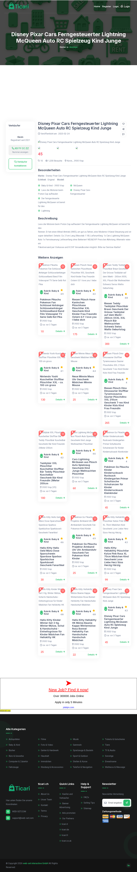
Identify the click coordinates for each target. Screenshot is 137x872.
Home (97, 6)
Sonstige (108, 756)
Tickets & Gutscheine (114, 739)
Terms (43, 811)
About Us (44, 794)
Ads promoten (68, 813)
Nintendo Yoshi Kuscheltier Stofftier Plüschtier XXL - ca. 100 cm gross (52, 381)
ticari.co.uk (66, 841)
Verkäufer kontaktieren (20, 164)
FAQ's (86, 797)
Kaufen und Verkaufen (66, 796)
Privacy (44, 816)
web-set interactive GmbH (35, 863)
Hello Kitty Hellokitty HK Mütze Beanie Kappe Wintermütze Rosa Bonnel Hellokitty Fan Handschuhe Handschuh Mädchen (84, 630)
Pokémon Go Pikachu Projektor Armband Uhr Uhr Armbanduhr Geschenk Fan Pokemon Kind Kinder (84, 551)
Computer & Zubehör (18, 761)
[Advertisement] (68, 85)
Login (116, 6)
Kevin (20, 137)
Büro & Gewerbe (16, 756)
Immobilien (45, 761)
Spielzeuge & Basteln (82, 750)
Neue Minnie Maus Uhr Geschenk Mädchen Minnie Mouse (83, 381)
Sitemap (87, 808)
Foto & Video (46, 745)
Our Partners (68, 818)
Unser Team (46, 799)
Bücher (11, 750)
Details (59, 331)
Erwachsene (110, 761)
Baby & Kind (14, 745)
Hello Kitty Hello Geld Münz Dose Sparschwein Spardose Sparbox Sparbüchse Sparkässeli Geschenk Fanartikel (52, 556)
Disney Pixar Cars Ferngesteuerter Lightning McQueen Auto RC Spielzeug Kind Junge (116, 622)
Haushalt (44, 756)
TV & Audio (109, 750)
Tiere (107, 745)
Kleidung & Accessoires (51, 767)
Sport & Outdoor (80, 756)
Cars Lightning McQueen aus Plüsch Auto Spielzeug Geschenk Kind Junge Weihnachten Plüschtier (84, 466)
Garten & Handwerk (49, 750)
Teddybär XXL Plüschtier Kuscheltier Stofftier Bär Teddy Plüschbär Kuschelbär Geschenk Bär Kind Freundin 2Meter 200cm (52, 473)
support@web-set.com (23, 818)
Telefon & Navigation (82, 767)
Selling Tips (89, 803)
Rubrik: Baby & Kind (51, 292)
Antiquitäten (14, 739)
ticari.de (65, 829)
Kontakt (44, 805)
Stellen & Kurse (79, 761)
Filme (43, 739)
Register (106, 6)
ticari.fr (65, 835)
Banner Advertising (64, 805)
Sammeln (77, 745)
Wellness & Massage (114, 767)
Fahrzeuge (13, 767)
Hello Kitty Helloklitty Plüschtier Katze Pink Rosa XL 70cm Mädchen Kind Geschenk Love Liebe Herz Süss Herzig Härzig (116, 556)
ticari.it (65, 824)
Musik (75, 739)
